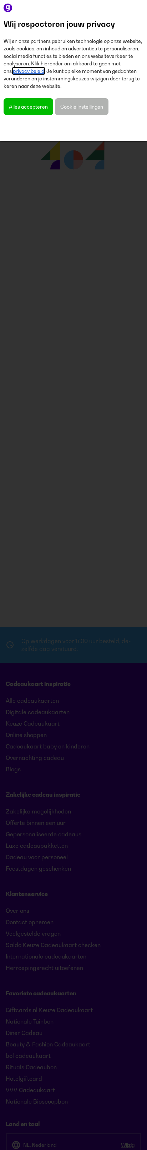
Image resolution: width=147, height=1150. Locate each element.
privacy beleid (28, 71)
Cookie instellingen (81, 107)
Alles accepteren (28, 107)
